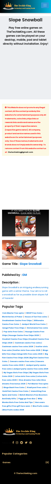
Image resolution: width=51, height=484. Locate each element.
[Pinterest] (31, 442)
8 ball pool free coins (37, 387)
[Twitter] (26, 442)
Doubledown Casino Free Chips (17, 320)
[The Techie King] (24, 6)
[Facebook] (13, 442)
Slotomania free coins (37, 328)
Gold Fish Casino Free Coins (15, 391)
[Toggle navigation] (45, 5)
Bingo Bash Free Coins (14, 387)
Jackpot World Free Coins (33, 324)
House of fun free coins (36, 317)
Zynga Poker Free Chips (13, 328)
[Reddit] (21, 442)
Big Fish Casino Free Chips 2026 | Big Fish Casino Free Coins (25, 358)
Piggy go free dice (26, 398)
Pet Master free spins (38, 384)
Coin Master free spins (13, 313)
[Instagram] (17, 442)
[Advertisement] (25, 73)
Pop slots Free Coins (13, 331)
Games (6, 462)
